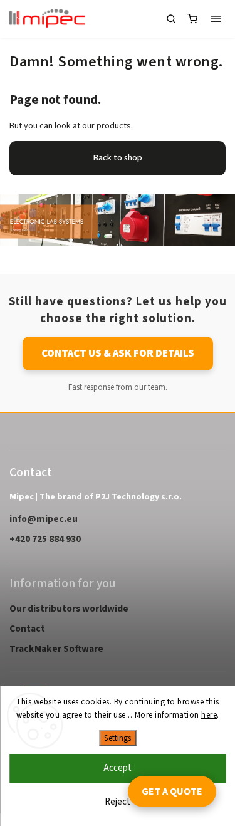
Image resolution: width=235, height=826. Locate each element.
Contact (27, 628)
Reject (117, 801)
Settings (117, 738)
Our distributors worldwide (68, 608)
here (209, 715)
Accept (117, 768)
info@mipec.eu (43, 519)
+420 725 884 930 (45, 539)
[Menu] (216, 18)
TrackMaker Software (56, 649)
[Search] (171, 18)
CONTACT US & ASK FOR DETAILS (117, 353)
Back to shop (117, 158)
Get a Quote (172, 791)
